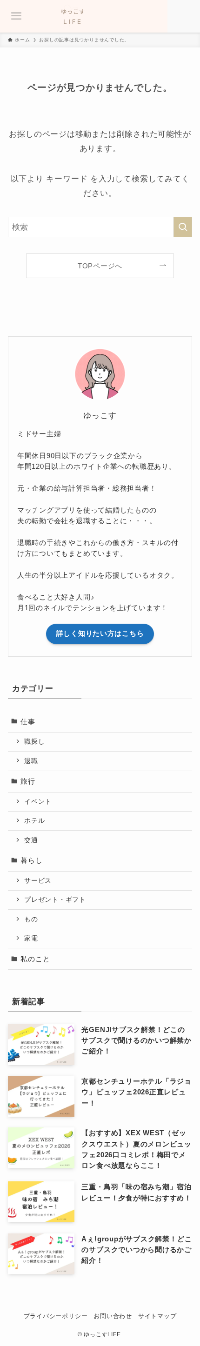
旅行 (27, 781)
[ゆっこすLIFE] (100, 16)
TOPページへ (100, 266)
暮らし (31, 860)
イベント (38, 801)
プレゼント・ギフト (55, 899)
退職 (31, 761)
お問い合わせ (112, 1316)
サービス (38, 880)
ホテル (34, 820)
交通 (31, 840)
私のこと (35, 959)
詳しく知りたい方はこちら (100, 633)
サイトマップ (157, 1316)
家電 (31, 938)
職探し (34, 741)
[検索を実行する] (182, 227)
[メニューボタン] (16, 16)
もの (31, 919)
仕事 (27, 722)
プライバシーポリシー (56, 1316)
